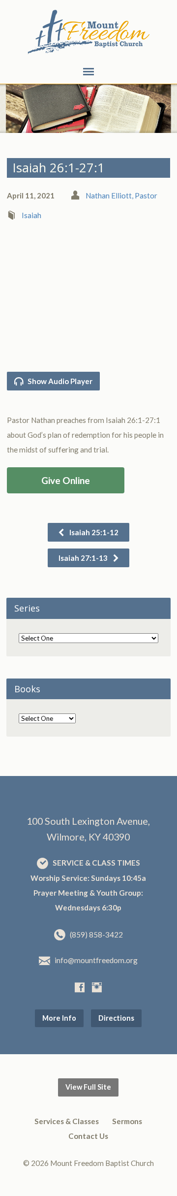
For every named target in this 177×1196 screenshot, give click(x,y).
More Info (59, 1018)
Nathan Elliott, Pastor (121, 195)
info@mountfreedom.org (96, 960)
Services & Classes (66, 1121)
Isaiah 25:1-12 (93, 532)
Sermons (127, 1121)
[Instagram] (97, 987)
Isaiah (31, 215)
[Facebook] (80, 987)
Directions (116, 1018)
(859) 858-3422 (96, 934)
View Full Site (88, 1087)
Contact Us (88, 1135)
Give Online (65, 480)
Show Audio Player (59, 381)
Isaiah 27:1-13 (84, 557)
